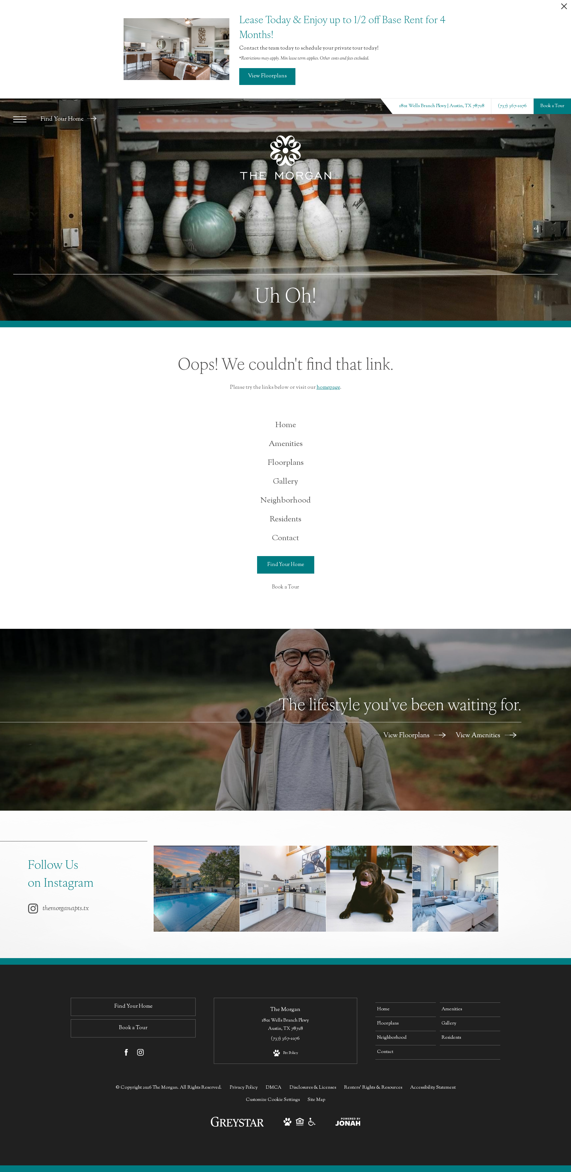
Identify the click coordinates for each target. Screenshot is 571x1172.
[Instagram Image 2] (283, 889)
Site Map (316, 1100)
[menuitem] (285, 425)
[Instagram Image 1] (197, 889)
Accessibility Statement (433, 1087)
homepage (328, 387)
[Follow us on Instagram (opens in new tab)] (140, 1054)
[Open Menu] (19, 119)
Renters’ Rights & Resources (373, 1087)
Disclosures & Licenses (312, 1087)
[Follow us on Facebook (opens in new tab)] (126, 1054)
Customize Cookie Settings (273, 1100)
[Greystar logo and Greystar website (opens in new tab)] (237, 1125)
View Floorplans (407, 736)
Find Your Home (63, 119)
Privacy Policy (244, 1087)
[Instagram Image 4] (455, 889)
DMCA (274, 1087)
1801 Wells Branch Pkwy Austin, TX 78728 (285, 1024)
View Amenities (479, 736)
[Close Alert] (564, 8)
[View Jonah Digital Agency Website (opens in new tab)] (348, 1123)
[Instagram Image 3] (369, 889)
